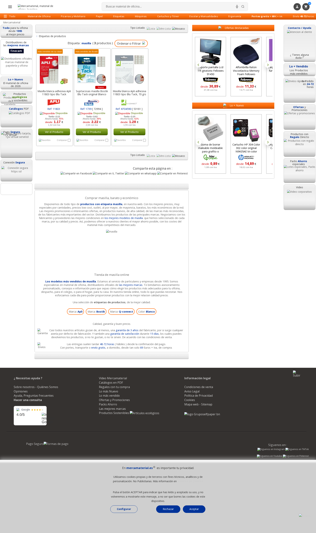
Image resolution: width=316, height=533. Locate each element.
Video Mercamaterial (113, 378)
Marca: (75, 311)
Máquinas (141, 16)
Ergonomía (234, 16)
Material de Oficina (39, 16)
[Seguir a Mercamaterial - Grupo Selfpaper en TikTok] (297, 449)
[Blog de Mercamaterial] (16, 189)
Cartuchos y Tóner (168, 16)
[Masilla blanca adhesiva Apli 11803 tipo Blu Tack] (54, 68)
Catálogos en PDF (111, 383)
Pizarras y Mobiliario (73, 16)
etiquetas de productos (109, 302)
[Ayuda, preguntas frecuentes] (304, 516)
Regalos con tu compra (114, 387)
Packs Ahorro (108, 404)
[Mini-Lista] (164, 28)
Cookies (189, 400)
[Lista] (151, 28)
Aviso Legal (192, 391)
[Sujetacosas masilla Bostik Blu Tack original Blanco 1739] (92, 68)
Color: (146, 311)
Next (268, 65)
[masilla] (111, 231)
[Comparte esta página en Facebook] (76, 173)
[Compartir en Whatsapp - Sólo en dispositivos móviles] (141, 173)
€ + (267, 16)
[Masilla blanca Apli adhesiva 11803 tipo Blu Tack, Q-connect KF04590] (129, 68)
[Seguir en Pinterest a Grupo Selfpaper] (296, 456)
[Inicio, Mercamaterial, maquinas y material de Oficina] (37, 6)
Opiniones (21, 391)
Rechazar (168, 509)
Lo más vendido (109, 396)
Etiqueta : (79, 43)
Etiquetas (119, 16)
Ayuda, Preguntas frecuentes (34, 396)
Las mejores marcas (112, 409)
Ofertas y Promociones (114, 400)
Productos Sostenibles (114, 413)
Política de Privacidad (198, 396)
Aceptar (194, 509)
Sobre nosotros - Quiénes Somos (36, 387)
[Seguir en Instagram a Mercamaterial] (271, 449)
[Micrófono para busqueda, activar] (237, 6)
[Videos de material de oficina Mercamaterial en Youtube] (269, 456)
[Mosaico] (178, 28)
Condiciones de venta (198, 387)
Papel (99, 16)
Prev (199, 65)
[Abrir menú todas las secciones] (10, 6)
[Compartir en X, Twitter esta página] (108, 173)
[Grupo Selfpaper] (202, 414)
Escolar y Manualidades (203, 16)
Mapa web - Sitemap (198, 404)
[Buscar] (243, 6)
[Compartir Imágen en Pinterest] (172, 173)
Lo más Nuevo (108, 391)
